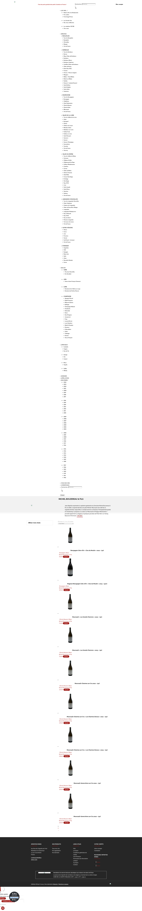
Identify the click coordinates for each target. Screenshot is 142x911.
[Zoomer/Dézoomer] (5, 904)
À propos (75, 862)
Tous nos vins (56, 848)
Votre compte (98, 848)
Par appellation (56, 850)
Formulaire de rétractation (80, 858)
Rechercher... (78, 4)
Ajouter (66, 556)
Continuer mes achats (8, 901)
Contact (75, 864)
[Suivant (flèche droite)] (2, 906)
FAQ (74, 848)
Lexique (75, 860)
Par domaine (55, 852)
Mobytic (55, 884)
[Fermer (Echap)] (0, 904)
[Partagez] (2, 904)
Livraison (75, 850)
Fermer (62, 495)
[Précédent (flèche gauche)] (0, 906)
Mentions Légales (63, 884)
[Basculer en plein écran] (3, 904)
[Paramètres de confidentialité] (3, 908)
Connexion (97, 850)
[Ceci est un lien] (14, 2)
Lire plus (79, 515)
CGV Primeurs (77, 856)
